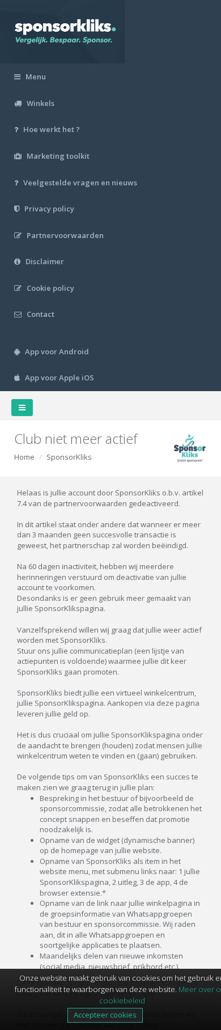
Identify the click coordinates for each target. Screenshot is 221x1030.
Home (24, 457)
